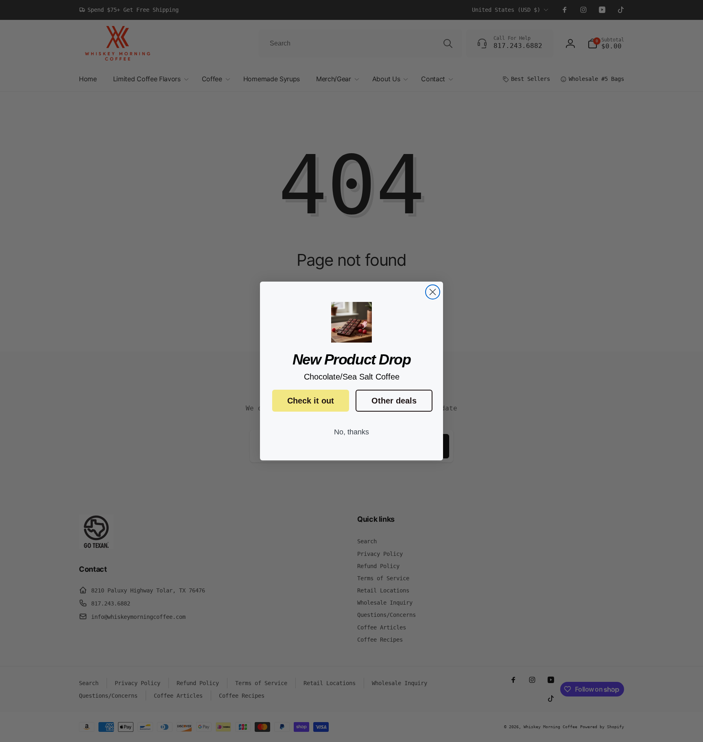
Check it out (310, 400)
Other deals (394, 400)
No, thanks (351, 432)
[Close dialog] (433, 292)
